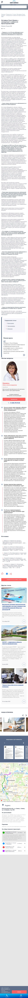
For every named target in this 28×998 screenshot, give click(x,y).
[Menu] (2, 2)
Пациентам (9, 14)
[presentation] (22, 715)
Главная (3, 14)
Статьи (14, 14)
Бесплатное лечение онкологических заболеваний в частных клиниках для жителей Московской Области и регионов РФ (14, 607)
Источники (10, 328)
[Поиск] (26, 6)
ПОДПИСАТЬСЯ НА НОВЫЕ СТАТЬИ (14, 579)
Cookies (6, 989)
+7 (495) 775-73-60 (15, 402)
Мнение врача (10, 323)
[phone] (26, 2)
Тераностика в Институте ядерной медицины (12, 686)
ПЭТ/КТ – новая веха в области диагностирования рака (12, 643)
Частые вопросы (11, 326)
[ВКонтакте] (7, 574)
